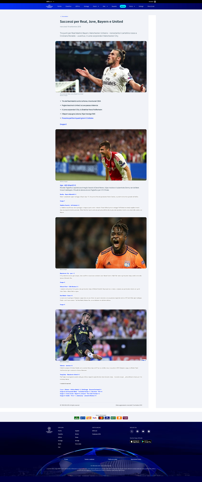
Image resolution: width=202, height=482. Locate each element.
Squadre (77, 431)
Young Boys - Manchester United (69, 374)
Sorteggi (60, 440)
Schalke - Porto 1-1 (70, 395)
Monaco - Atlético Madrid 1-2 (73, 389)
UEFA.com (94, 431)
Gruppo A (62, 389)
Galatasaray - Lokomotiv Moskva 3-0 (86, 395)
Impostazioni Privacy (136, 459)
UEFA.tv (60, 437)
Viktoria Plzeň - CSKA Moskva (68, 286)
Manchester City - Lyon (66, 273)
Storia (76, 437)
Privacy (66, 459)
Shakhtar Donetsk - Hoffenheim (69, 205)
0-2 (75, 194)
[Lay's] (88, 417)
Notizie (77, 434)
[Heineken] (76, 417)
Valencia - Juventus (65, 365)
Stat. (59, 447)
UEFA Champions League (49, 6)
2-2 (78, 205)
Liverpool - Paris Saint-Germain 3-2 (90, 393)
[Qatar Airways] (125, 417)
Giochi (59, 444)
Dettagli (77, 440)
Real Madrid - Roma (65, 295)
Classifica (60, 434)
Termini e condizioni (89, 459)
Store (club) (78, 444)
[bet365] (113, 417)
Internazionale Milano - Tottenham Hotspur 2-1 (78, 391)
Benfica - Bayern (67, 194)
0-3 (79, 374)
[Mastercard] (101, 417)
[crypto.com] (107, 417)
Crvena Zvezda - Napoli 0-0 (73, 393)
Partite (60, 431)
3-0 (71, 295)
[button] (96, 6)
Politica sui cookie (112, 459)
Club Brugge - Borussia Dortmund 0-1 (92, 389)
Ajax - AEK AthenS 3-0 (68, 185)
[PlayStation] (82, 417)
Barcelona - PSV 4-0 (96, 391)
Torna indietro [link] (65, 16)
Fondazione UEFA (96, 434)
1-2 (73, 273)
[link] (59, 6)
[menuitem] (59, 6)
